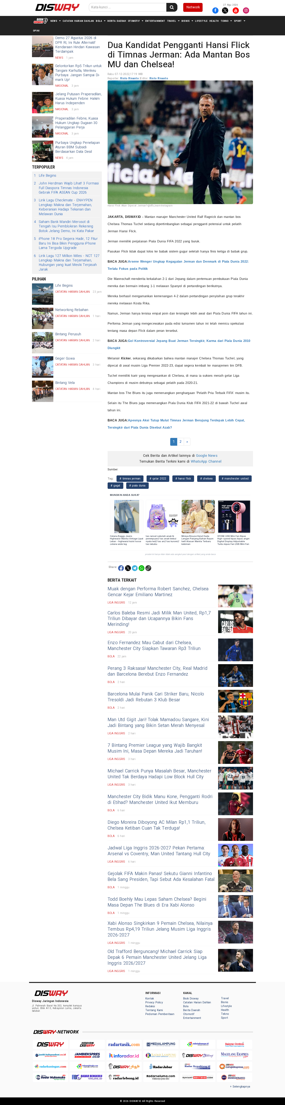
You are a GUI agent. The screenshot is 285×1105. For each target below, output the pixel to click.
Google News (207, 455)
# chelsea (206, 479)
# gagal (115, 486)
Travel (171, 20)
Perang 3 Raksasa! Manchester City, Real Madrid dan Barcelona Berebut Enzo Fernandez (157, 671)
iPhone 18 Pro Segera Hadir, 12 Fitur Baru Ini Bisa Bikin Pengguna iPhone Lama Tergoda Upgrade (66, 243)
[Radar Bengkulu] (87, 1077)
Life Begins (45, 175)
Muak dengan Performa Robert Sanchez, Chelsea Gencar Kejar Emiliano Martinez (158, 592)
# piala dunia (137, 486)
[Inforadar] (124, 1055)
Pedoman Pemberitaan (159, 1014)
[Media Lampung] (161, 1044)
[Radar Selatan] (234, 1077)
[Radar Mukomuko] (50, 1077)
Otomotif (134, 20)
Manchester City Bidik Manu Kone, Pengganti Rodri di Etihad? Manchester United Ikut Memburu (160, 799)
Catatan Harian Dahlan (78, 20)
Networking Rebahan (71, 310)
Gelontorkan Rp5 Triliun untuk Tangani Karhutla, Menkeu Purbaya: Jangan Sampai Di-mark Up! (78, 72)
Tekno (224, 20)
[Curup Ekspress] (234, 1066)
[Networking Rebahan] (42, 318)
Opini (36, 30)
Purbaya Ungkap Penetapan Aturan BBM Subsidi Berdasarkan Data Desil (77, 147)
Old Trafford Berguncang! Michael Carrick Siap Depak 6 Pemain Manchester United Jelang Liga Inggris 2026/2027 (157, 957)
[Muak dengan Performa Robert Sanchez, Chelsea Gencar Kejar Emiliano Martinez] (235, 596)
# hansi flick (183, 479)
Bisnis (185, 20)
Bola (99, 20)
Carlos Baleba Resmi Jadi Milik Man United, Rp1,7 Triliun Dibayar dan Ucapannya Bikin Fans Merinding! (159, 619)
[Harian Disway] (87, 1044)
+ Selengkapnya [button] (240, 1087)
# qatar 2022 (158, 479)
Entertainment (155, 20)
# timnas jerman (130, 479)
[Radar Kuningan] (50, 1066)
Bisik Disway (191, 999)
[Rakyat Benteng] (198, 1077)
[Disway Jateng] (198, 1055)
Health (214, 20)
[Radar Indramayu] (198, 1044)
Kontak (149, 999)
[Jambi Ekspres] (87, 1055)
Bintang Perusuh (68, 334)
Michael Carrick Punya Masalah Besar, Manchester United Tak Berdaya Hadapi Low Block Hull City (159, 774)
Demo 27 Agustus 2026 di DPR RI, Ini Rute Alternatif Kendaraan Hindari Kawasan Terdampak (77, 44)
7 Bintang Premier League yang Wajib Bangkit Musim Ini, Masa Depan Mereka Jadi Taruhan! (155, 748)
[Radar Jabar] (161, 1066)
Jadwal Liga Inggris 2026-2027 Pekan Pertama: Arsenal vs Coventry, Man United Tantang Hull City (159, 851)
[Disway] (50, 1044)
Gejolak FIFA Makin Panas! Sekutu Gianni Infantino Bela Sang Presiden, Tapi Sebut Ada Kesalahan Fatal (161, 876)
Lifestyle (201, 20)
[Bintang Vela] (42, 391)
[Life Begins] (42, 294)
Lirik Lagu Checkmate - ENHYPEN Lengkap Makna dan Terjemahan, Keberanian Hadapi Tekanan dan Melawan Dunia (63, 207)
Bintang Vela (65, 382)
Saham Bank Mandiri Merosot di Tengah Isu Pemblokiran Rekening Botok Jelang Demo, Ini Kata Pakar (64, 226)
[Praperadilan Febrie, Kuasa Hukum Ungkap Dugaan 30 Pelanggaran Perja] (42, 127)
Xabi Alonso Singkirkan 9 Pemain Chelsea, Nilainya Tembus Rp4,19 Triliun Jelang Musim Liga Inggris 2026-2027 (160, 929)
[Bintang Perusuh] (42, 342)
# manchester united (235, 479)
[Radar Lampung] (161, 1055)
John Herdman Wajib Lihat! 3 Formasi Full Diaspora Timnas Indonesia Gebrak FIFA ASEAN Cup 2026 (66, 188)
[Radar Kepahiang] (198, 1066)
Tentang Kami (154, 1010)
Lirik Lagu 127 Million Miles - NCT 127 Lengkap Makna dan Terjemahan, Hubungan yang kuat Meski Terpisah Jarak (66, 263)
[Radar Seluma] (161, 1077)
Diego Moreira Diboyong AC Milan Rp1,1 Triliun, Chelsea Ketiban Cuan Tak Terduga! (157, 825)
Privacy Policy (154, 1002)
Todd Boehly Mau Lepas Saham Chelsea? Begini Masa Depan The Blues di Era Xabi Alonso (157, 902)
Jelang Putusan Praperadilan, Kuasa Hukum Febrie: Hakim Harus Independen (78, 99)
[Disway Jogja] (124, 1066)
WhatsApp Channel (206, 461)
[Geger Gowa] (42, 367)
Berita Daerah (116, 20)
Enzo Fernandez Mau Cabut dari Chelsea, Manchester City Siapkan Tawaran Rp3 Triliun (154, 645)
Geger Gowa (65, 358)
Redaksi (150, 1006)
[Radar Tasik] (124, 1044)
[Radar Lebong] (124, 1077)
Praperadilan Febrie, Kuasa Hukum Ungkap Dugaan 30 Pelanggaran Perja (76, 123)
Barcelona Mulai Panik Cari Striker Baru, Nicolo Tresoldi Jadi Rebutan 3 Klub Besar (156, 697)
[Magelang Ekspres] (234, 1055)
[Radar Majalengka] (87, 1066)
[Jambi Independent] (50, 1055)
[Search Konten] (172, 7)
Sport (238, 20)
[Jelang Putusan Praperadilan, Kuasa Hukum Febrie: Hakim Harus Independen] (42, 102)
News (53, 20)
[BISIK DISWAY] (40, 21)
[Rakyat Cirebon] (234, 1044)
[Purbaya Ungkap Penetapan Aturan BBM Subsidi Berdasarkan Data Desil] (42, 151)
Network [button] (193, 7)
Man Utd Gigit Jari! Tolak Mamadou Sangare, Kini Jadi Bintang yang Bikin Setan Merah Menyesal (158, 722)
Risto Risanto (130, 78)
